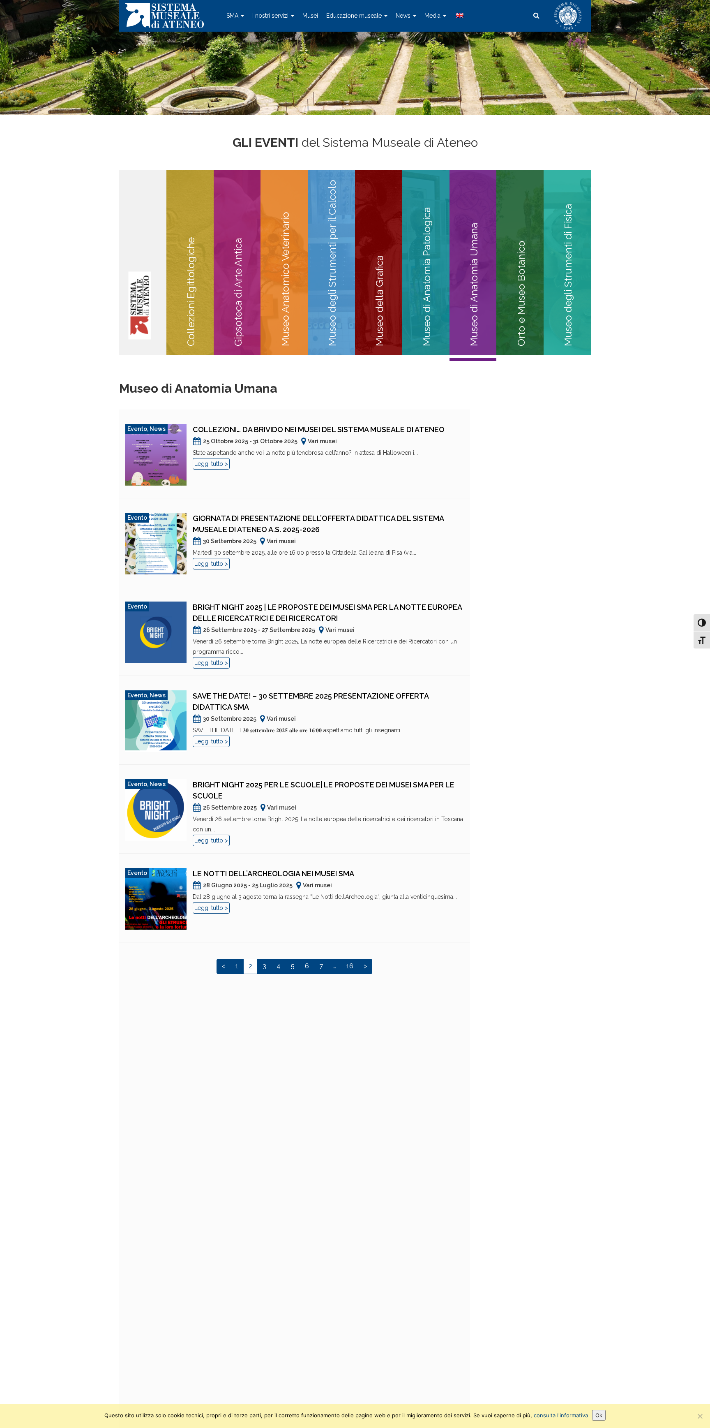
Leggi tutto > (211, 464)
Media (433, 15)
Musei (310, 15)
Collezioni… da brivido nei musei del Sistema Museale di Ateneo (319, 429)
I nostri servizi (271, 15)
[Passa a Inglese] (459, 15)
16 (349, 966)
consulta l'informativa (561, 1415)
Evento (137, 429)
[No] (700, 1416)
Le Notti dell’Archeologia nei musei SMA (273, 873)
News (404, 15)
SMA (233, 15)
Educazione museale (354, 15)
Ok (598, 1415)
